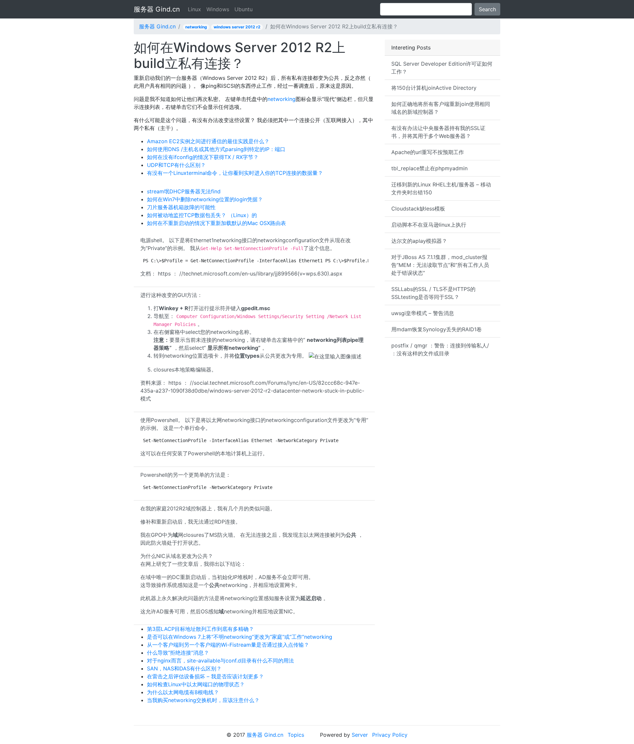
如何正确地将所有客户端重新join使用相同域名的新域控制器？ (440, 108)
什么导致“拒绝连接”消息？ (178, 652)
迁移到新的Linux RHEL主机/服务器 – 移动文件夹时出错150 (441, 188)
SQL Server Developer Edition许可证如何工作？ (441, 67)
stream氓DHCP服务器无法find (184, 191)
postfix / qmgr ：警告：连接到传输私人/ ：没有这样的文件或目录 (440, 349)
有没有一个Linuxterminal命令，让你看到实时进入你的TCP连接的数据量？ (235, 173)
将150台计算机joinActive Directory (433, 87)
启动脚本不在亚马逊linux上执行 (428, 224)
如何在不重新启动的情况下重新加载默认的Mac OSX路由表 (216, 223)
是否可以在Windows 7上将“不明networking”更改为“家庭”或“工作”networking (239, 636)
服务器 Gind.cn (157, 9)
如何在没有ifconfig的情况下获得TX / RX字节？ (203, 157)
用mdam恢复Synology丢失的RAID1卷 (436, 329)
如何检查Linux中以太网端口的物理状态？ (196, 684)
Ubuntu (243, 9)
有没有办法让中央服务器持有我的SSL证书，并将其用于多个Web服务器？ (438, 132)
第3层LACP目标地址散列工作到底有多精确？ (200, 629)
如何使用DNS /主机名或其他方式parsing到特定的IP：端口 (216, 149)
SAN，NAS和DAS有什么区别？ (184, 668)
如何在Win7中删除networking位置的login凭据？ (205, 199)
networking (196, 26)
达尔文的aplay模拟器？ (419, 241)
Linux (194, 9)
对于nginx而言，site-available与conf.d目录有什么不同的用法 (220, 660)
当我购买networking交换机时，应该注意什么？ (203, 700)
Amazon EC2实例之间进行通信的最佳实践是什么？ (208, 141)
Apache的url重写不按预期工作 (427, 152)
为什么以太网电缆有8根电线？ (183, 692)
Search (487, 9)
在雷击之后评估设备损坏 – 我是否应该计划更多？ (205, 676)
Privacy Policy (389, 734)
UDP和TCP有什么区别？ (176, 165)
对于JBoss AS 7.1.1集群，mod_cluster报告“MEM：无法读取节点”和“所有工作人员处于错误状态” (440, 265)
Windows (217, 9)
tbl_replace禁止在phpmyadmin (429, 168)
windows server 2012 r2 (237, 26)
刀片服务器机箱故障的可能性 (181, 207)
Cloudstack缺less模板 (418, 208)
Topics (296, 734)
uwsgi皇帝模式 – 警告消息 (422, 313)
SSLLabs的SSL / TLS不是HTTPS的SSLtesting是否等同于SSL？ (433, 293)
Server (360, 734)
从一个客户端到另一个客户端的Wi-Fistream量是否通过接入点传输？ (228, 644)
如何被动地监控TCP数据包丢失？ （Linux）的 (202, 215)
